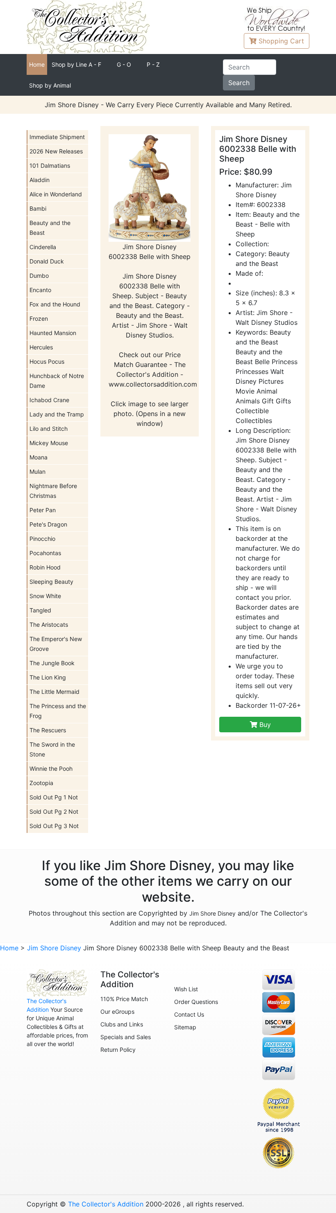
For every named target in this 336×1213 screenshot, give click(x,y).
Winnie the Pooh (51, 768)
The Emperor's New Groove (56, 643)
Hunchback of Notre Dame (57, 380)
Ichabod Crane (49, 399)
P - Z (153, 64)
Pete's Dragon (48, 524)
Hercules (41, 347)
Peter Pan (43, 509)
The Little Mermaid (54, 691)
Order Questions (196, 1001)
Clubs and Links (121, 1024)
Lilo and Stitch (49, 428)
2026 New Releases (56, 151)
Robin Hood (45, 567)
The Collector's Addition (105, 1204)
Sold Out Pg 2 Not (54, 811)
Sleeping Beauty (51, 581)
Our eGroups (117, 1011)
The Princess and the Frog (58, 710)
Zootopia (41, 782)
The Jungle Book (52, 662)
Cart (281, 41)
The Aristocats (49, 624)
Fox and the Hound (55, 304)
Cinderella (43, 246)
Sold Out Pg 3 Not (54, 825)
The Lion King (48, 677)
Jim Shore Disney (212, 913)
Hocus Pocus (47, 361)
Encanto (40, 289)
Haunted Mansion (53, 332)
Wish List (186, 989)
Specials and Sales (125, 1036)
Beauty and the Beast (50, 227)
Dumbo (39, 275)
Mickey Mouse (49, 442)
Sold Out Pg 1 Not (54, 797)
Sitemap (185, 1027)
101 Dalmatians (50, 165)
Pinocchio (42, 538)
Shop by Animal (50, 85)
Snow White (45, 595)
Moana (39, 457)
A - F (76, 64)
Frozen (39, 318)
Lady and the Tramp (57, 414)
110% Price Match (124, 998)
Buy (264, 724)
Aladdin (40, 179)
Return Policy (118, 1049)
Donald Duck (47, 261)
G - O (124, 64)
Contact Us (189, 1014)
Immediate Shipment (57, 136)
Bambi (38, 208)
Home (37, 64)
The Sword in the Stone (52, 749)
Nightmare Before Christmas (53, 490)
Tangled (40, 610)
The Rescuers (48, 730)
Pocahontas (45, 552)
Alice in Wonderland (56, 194)
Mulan (37, 471)
